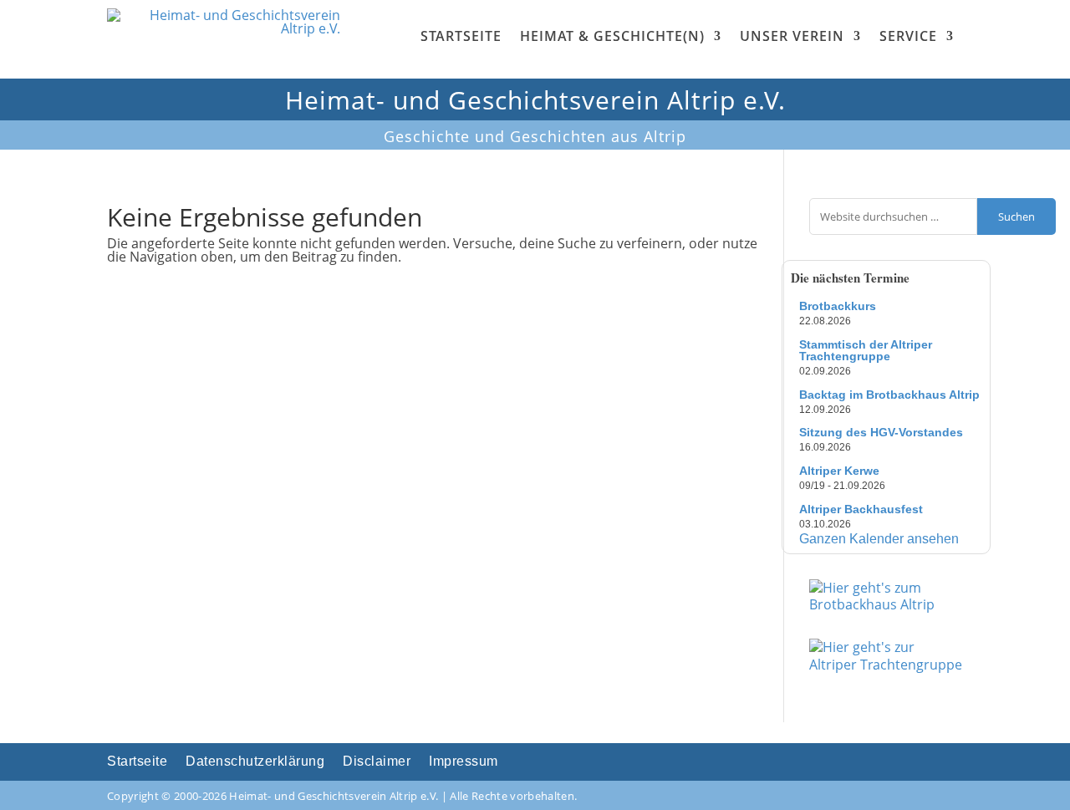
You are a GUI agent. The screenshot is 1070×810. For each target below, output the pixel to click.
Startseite (461, 36)
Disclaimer (376, 762)
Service (908, 36)
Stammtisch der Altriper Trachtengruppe (865, 350)
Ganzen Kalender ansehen (879, 539)
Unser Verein (792, 36)
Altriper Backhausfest (861, 509)
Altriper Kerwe (839, 470)
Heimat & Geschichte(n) (612, 36)
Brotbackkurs (837, 306)
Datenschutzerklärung (255, 762)
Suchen (1016, 216)
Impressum (463, 762)
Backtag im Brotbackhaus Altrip (889, 394)
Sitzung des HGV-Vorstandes (881, 432)
